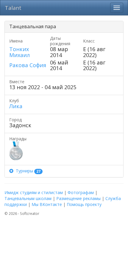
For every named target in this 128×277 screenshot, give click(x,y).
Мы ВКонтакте (47, 204)
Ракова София (27, 65)
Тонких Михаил (19, 52)
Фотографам (81, 192)
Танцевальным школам (27, 198)
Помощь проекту (84, 204)
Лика (15, 106)
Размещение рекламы (78, 198)
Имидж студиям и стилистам (33, 192)
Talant (13, 7)
